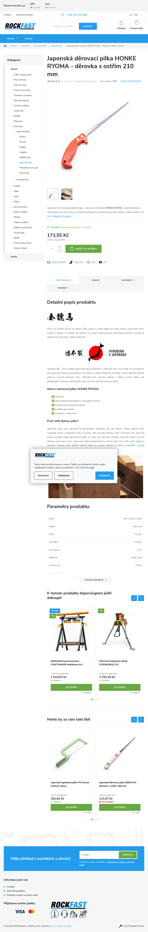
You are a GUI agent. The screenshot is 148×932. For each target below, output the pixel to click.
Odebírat (128, 854)
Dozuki (23, 142)
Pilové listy (24, 173)
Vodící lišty (18, 110)
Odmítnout (64, 475)
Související (126, 280)
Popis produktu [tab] (63, 280)
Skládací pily (25, 157)
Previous (134, 598)
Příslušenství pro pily (29, 167)
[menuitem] (12, 38)
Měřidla (17, 116)
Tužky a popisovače (22, 74)
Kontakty (7, 15)
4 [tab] (99, 699)
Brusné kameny (21, 206)
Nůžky (16, 201)
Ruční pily (18, 126)
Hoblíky (17, 186)
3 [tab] (97, 699)
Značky (14, 256)
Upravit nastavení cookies (61, 926)
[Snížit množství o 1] (59, 251)
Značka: (130, 81)
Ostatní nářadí (20, 248)
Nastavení (43, 475)
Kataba (23, 147)
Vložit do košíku (86, 248)
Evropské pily (22, 179)
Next (141, 598)
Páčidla (17, 217)
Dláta (16, 191)
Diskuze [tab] (95, 280)
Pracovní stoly (20, 85)
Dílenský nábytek (21, 100)
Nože (16, 196)
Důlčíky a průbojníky (23, 227)
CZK (136, 15)
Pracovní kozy (20, 79)
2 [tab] (94, 699)
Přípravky (18, 121)
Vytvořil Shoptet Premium (133, 926)
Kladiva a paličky (21, 222)
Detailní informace (61, 216)
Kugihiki (23, 152)
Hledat (87, 26)
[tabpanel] (71, 650)
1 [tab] (91, 699)
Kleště (16, 237)
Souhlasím (104, 475)
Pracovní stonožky (22, 90)
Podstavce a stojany (23, 95)
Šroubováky (19, 232)
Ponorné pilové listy (22, 243)
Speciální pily (26, 162)
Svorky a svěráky (21, 105)
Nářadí (14, 69)
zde (92, 467)
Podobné (62, 288)
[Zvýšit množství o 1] (59, 247)
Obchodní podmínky (24, 15)
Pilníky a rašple (20, 212)
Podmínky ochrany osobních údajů (22, 895)
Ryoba (22, 136)
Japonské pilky (23, 131)
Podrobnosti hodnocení (85, 81)
